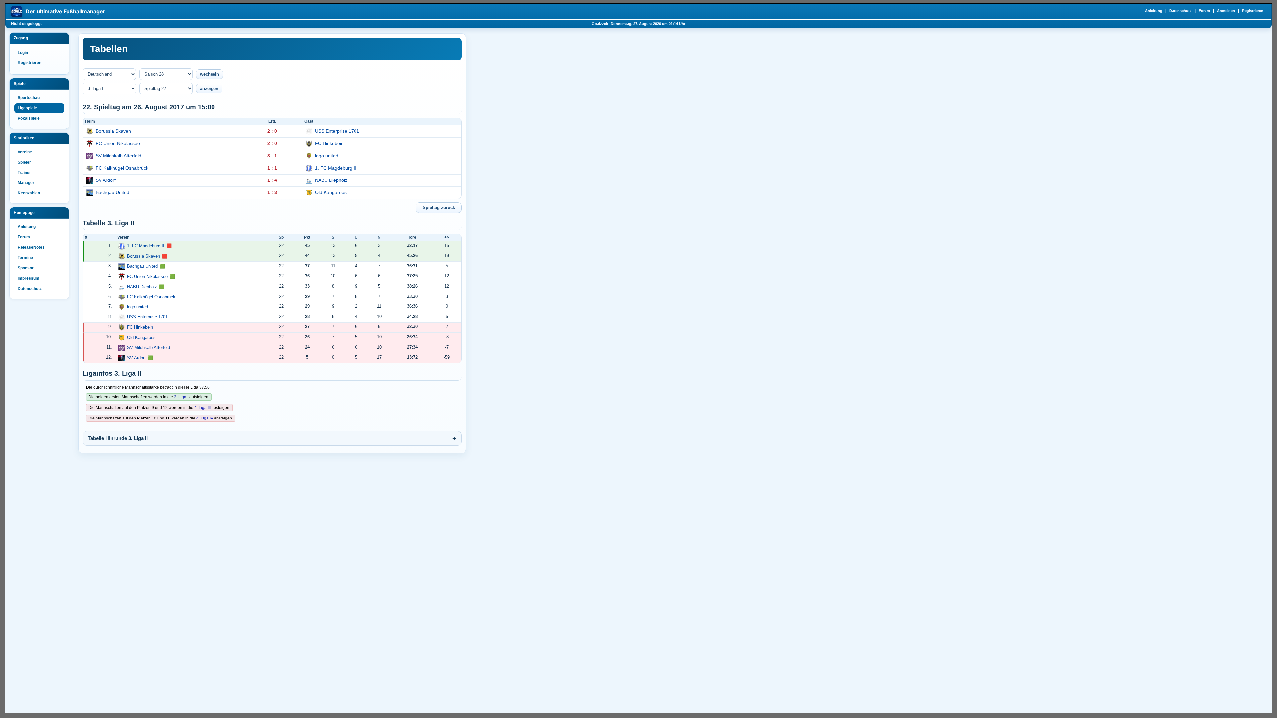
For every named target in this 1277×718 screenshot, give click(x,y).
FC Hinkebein (329, 143)
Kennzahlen (29, 193)
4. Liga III (202, 407)
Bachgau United (112, 192)
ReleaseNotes (31, 247)
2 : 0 (272, 131)
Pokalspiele (29, 118)
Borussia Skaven (113, 131)
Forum (1204, 11)
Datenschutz (1180, 11)
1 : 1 (272, 168)
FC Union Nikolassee (118, 143)
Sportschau (29, 97)
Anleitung (1153, 11)
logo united (326, 155)
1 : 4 (272, 180)
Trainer (24, 172)
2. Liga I (181, 397)
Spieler (24, 162)
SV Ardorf (106, 180)
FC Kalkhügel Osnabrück (122, 168)
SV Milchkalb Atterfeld (118, 155)
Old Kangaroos (331, 192)
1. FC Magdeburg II (335, 168)
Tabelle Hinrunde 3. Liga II (118, 438)
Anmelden (1226, 11)
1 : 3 (272, 192)
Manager (26, 182)
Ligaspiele (27, 108)
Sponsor (26, 268)
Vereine (25, 152)
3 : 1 (272, 155)
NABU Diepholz (331, 180)
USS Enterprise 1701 (337, 131)
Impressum (28, 278)
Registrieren (1252, 11)
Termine (25, 257)
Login (23, 52)
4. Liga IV (204, 418)
